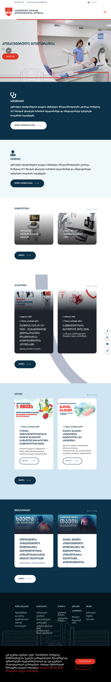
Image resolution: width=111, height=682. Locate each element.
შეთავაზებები (43, 619)
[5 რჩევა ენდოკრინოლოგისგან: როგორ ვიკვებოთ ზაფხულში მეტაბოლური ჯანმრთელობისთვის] (33, 408)
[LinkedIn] (107, 337)
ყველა (21, 255)
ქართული (93, 2)
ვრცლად (10, 56)
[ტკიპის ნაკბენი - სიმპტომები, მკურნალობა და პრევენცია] (77, 408)
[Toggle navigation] (105, 12)
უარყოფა (83, 667)
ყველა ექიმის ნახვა (23, 183)
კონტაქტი (41, 622)
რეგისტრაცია (76, 621)
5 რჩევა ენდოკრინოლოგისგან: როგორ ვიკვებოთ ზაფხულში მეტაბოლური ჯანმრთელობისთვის (34, 437)
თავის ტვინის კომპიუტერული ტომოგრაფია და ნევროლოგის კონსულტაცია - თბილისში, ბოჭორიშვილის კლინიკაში (74, 553)
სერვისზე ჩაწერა (62, 619)
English (89, 616)
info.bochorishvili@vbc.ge (38, 2)
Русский (90, 619)
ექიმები (40, 616)
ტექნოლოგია (22, 619)
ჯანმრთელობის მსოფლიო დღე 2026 (76, 327)
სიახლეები (20, 626)
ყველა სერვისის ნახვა (25, 125)
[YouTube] (107, 344)
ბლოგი (18, 622)
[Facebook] (107, 331)
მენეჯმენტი (21, 612)
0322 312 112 (20, 2)
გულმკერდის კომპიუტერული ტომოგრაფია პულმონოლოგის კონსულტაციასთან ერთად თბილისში (32, 549)
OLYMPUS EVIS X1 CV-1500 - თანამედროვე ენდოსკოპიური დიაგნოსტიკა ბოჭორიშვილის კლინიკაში (33, 335)
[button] (102, 50)
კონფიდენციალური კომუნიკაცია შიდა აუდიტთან (44, 629)
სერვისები (41, 612)
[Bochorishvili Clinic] (23, 12)
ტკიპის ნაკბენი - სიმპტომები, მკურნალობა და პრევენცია (73, 435)
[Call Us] (107, 350)
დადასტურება (85, 661)
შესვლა (75, 617)
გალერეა (19, 616)
